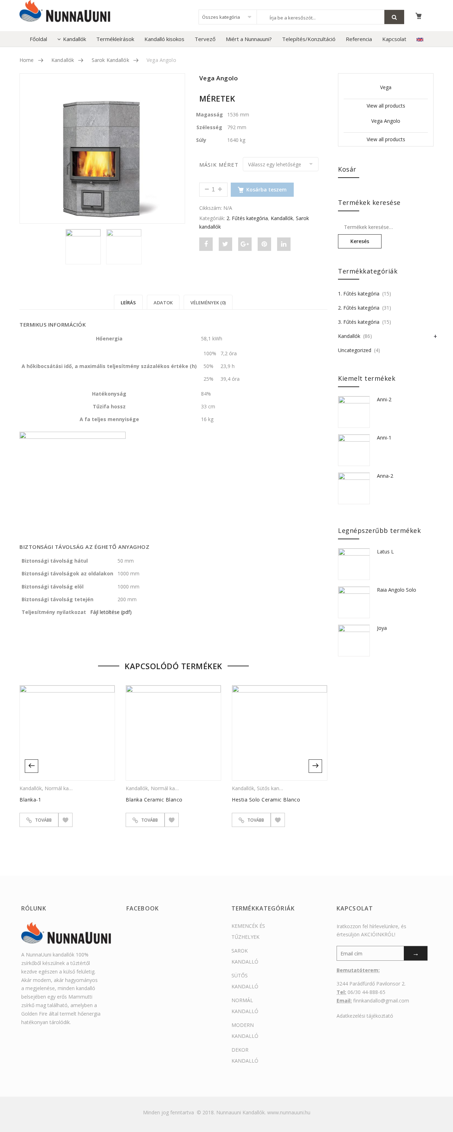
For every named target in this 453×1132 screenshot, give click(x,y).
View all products (386, 105)
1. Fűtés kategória (358, 293)
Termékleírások (115, 38)
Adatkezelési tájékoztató (365, 1015)
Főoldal (38, 38)
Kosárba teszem (266, 189)
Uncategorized (354, 350)
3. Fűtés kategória (358, 321)
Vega (385, 87)
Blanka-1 (30, 799)
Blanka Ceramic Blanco (154, 799)
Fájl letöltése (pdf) (111, 612)
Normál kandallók (65, 788)
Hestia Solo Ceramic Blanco (266, 799)
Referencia (359, 38)
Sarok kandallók (110, 60)
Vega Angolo (385, 120)
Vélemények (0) (208, 302)
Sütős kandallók (275, 788)
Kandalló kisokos (164, 38)
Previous (31, 766)
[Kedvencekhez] (65, 820)
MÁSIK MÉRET (219, 164)
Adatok (163, 302)
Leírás (128, 302)
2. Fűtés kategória (247, 218)
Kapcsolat (394, 38)
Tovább (43, 820)
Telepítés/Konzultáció (309, 38)
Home (26, 60)
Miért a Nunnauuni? (249, 38)
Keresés (359, 241)
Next (315, 766)
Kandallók (74, 38)
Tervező (205, 38)
